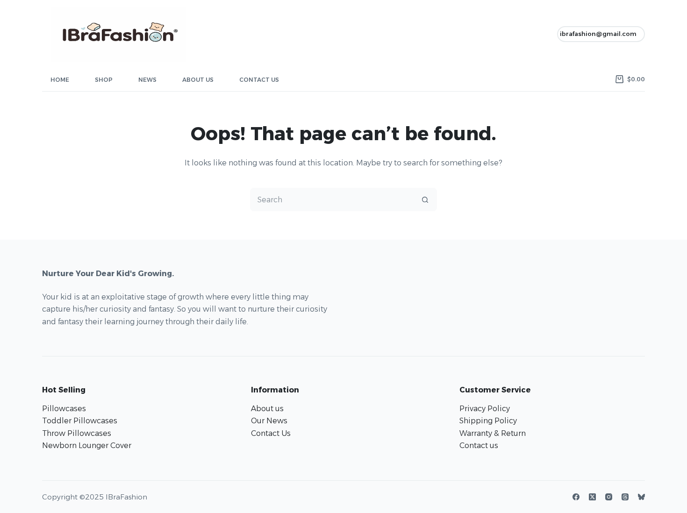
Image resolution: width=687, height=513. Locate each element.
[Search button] (425, 199)
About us (267, 408)
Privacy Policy (484, 408)
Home (59, 79)
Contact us (478, 445)
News (147, 79)
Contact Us (259, 79)
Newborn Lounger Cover (86, 445)
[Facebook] (576, 496)
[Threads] (625, 496)
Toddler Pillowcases (79, 420)
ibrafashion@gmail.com (598, 33)
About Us (198, 79)
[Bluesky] (641, 496)
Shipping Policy (488, 420)
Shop (104, 79)
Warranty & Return (492, 433)
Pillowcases (64, 408)
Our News (269, 420)
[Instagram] (608, 496)
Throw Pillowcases (76, 433)
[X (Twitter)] (592, 496)
